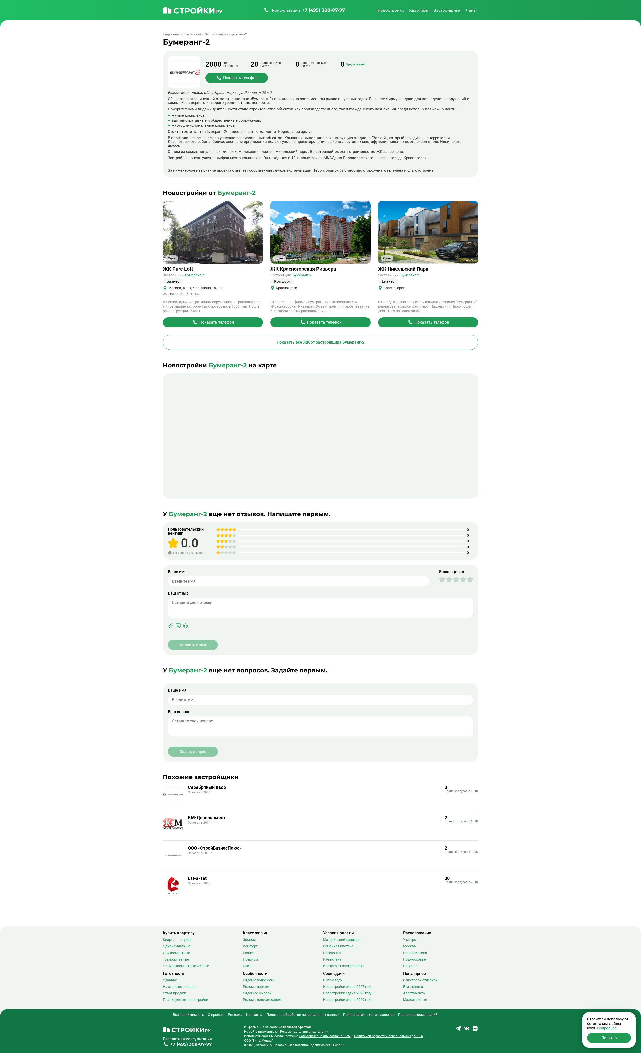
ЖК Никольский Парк (403, 269)
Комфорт (250, 946)
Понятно (609, 1038)
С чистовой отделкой (420, 980)
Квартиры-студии (177, 940)
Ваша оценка (451, 572)
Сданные (170, 980)
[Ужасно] (442, 579)
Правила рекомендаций (417, 1015)
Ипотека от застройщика (343, 966)
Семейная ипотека (338, 946)
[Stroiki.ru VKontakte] (467, 1030)
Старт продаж (174, 993)
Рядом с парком (256, 987)
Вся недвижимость (188, 1015)
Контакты (254, 1015)
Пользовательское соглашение (368, 1015)
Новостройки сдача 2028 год (347, 993)
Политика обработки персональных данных (302, 1015)
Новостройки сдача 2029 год (347, 1000)
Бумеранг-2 (194, 275)
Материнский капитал (341, 940)
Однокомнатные (176, 946)
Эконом (249, 940)
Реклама (235, 1015)
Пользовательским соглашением (325, 1036)
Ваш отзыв (178, 593)
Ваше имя (177, 572)
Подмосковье (414, 959)
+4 (364, 259)
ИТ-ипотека (332, 959)
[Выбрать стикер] (178, 626)
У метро (409, 940)
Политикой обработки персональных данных (388, 1036)
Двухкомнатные (176, 953)
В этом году (332, 980)
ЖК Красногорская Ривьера (303, 269)
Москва (409, 946)
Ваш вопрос (179, 712)
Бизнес (248, 953)
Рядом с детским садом (262, 1000)
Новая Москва (415, 953)
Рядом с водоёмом (258, 980)
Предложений (356, 64)
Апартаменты (414, 993)
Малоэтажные (415, 1000)
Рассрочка (332, 953)
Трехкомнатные (176, 959)
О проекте (216, 1015)
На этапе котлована (179, 987)
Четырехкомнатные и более (186, 966)
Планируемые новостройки (185, 1000)
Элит (247, 966)
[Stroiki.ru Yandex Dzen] (475, 1030)
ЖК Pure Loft (178, 269)
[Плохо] (445, 579)
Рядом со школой (257, 993)
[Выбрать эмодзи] (185, 626)
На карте (410, 966)
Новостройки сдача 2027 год (347, 987)
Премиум (250, 959)
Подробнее (607, 1028)
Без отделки (413, 987)
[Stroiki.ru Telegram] (458, 1030)
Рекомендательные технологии (304, 1031)
